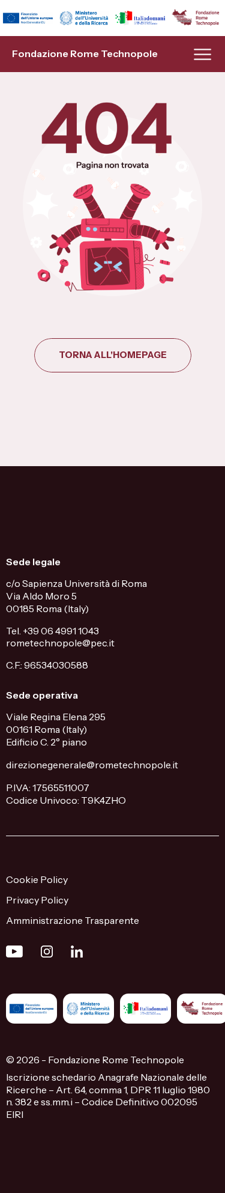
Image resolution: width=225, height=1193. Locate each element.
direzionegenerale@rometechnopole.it (92, 765)
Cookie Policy (37, 879)
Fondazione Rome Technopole (85, 53)
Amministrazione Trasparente (72, 920)
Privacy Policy (37, 900)
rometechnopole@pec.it (60, 643)
